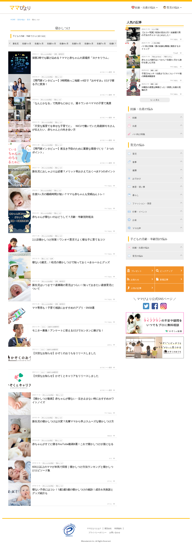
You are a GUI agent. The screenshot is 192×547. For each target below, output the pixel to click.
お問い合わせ (114, 532)
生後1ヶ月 (26, 43)
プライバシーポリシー (97, 532)
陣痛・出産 (154, 70)
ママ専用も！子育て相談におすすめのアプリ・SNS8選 (63, 307)
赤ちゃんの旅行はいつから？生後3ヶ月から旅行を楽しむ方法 (162, 61)
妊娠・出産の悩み (145, 7)
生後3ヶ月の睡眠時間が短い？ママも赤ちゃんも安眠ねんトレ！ (68, 194)
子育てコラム (168, 57)
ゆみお (109, 435)
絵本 (51, 259)
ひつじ (109, 481)
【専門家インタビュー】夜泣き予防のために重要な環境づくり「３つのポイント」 (73, 150)
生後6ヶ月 (88, 43)
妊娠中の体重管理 (53, 327)
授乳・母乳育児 (59, 54)
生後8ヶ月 (113, 43)
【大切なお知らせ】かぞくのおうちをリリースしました (64, 353)
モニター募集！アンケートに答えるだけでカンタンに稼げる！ (68, 330)
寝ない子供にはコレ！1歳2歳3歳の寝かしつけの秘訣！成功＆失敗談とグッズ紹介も (72, 491)
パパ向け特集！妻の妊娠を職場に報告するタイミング (161, 47)
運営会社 (108, 528)
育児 (28, 20)
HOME (12, 20)
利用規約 (118, 528)
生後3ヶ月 (51, 43)
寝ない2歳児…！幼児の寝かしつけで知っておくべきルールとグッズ (71, 262)
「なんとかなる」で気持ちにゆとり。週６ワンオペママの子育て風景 (71, 103)
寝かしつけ (36, 20)
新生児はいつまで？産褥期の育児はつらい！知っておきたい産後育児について (73, 286)
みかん (109, 345)
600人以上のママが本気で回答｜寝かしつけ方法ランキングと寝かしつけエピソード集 (72, 468)
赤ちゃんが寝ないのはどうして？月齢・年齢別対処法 (62, 216)
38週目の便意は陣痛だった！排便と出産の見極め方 (161, 88)
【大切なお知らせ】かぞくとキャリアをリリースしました (65, 376)
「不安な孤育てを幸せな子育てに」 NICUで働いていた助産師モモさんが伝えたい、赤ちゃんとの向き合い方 (73, 127)
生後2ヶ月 (39, 43)
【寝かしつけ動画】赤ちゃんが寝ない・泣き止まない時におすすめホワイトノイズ (73, 400)
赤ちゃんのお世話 (46, 54)
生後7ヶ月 (101, 43)
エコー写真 (155, 29)
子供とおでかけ (156, 57)
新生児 (16, 43)
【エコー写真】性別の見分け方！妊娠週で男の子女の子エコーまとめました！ (161, 33)
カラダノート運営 (106, 72)
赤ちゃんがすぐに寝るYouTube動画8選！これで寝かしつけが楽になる (72, 444)
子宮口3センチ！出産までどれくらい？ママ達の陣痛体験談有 (162, 74)
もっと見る (154, 100)
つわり (43, 327)
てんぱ (175, 53)
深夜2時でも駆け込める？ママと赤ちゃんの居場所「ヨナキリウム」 (71, 57)
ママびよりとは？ (94, 528)
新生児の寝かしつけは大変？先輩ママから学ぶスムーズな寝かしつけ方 (73, 421)
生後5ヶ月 (76, 43)
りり (110, 458)
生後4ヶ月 (64, 43)
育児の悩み (173, 7)
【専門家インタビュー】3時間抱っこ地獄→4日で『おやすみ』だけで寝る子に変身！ (73, 82)
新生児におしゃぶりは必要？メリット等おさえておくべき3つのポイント (73, 171)
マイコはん (108, 185)
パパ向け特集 (156, 43)
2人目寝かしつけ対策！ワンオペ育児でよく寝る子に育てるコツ (68, 239)
